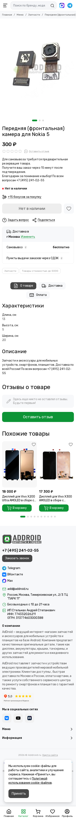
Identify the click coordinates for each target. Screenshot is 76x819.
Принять (19, 793)
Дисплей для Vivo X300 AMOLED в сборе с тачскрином (55, 498)
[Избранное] (69, 209)
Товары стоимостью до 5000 (40, 270)
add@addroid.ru (17, 589)
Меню (20, 14)
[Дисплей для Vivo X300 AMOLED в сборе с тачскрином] (56, 464)
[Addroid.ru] (21, 539)
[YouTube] (18, 718)
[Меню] (5, 5)
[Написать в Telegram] (69, 5)
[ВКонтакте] (6, 718)
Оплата (41, 295)
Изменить (28, 237)
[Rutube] (29, 718)
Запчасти (34, 14)
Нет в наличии (32, 208)
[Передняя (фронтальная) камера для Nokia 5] (38, 68)
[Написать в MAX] (61, 5)
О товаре (26, 285)
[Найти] (52, 6)
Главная (7, 14)
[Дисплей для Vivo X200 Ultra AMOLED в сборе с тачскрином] (19, 464)
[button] (34, 120)
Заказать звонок (17, 558)
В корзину (20, 508)
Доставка (55, 285)
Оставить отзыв (38, 417)
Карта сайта (50, 755)
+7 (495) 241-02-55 (20, 550)
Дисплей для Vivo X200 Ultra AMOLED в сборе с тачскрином (18, 498)
